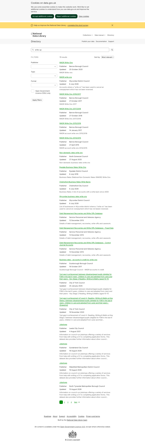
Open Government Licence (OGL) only (42, 92)
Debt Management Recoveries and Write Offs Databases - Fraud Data (86, 228)
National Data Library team (77, 420)
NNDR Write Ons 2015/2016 (70, 123)
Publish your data (88, 41)
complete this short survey (78, 25)
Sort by (97, 57)
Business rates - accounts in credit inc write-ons (78, 260)
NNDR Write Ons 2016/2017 (70, 94)
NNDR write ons (65, 77)
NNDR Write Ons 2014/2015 (70, 138)
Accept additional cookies (42, 16)
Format (33, 81)
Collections (87, 35)
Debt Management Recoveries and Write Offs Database (80, 213)
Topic (33, 72)
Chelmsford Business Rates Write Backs (75, 182)
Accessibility (72, 416)
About (55, 416)
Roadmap (47, 416)
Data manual (99, 35)
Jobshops (63, 324)
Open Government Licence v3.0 (72, 427)
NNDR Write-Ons (66, 63)
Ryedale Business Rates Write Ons (72, 167)
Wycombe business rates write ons (73, 196)
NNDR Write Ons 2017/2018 (70, 109)
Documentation (101, 41)
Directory (110, 35)
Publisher (34, 62)
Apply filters (37, 100)
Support (111, 41)
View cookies (84, 16)
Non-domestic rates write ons (71, 153)
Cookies (81, 416)
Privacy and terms (93, 416)
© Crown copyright (72, 440)
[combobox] (44, 66)
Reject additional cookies (66, 16)
